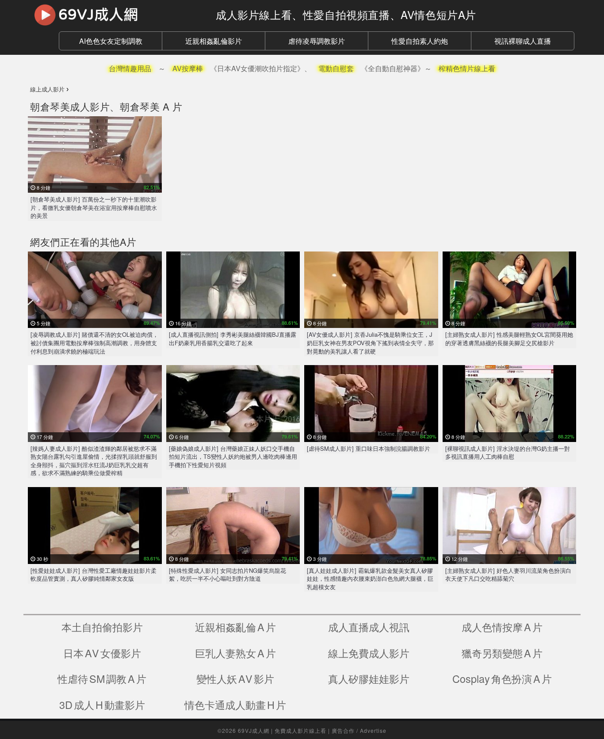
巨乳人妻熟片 (235, 652)
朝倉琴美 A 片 (151, 106)
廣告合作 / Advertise (359, 730)
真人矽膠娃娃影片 (368, 678)
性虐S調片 (101, 678)
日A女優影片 (102, 652)
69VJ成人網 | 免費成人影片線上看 (282, 730)
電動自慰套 (336, 68)
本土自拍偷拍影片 (102, 626)
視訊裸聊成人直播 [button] (522, 41)
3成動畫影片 (102, 704)
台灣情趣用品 (130, 68)
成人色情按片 (502, 626)
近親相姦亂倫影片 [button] (213, 41)
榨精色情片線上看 (467, 68)
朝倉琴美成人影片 (70, 106)
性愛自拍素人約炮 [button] (419, 41)
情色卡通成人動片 (235, 704)
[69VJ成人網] (116, 15)
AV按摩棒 (187, 68)
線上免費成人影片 (368, 652)
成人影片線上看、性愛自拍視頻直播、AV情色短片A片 (346, 14)
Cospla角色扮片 (502, 678)
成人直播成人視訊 (368, 626)
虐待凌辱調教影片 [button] (316, 41)
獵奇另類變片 (502, 652)
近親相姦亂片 (235, 626)
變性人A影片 (235, 678)
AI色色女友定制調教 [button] (110, 41)
